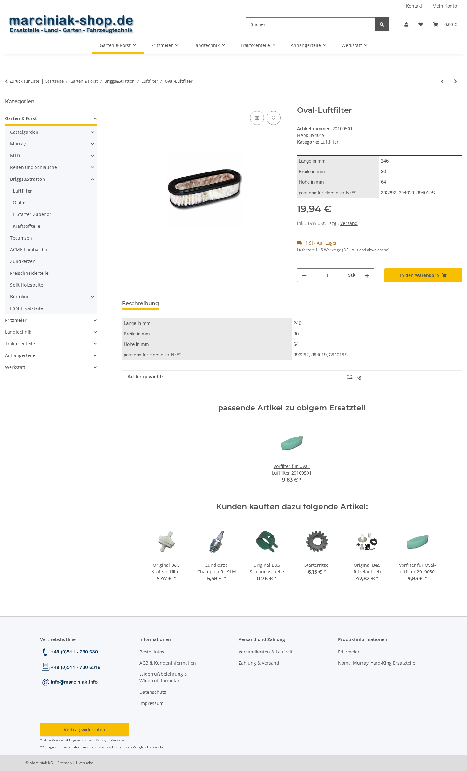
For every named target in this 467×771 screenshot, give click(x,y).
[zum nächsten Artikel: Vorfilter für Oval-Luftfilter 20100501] (455, 81)
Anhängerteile (20, 355)
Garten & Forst (21, 118)
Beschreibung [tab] (140, 304)
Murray (18, 144)
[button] (406, 24)
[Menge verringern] (304, 275)
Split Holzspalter (27, 285)
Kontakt (414, 6)
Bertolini (19, 297)
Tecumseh (21, 238)
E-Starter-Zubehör (32, 214)
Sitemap (64, 763)
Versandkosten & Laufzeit (266, 652)
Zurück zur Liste (24, 81)
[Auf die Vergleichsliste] (257, 118)
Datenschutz (152, 692)
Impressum (151, 703)
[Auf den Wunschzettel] (274, 118)
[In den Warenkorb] (127, 102)
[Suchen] (382, 24)
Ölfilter (20, 203)
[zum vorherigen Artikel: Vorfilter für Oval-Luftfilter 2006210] (442, 81)
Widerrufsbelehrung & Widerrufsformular (163, 677)
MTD (15, 155)
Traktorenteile (20, 344)
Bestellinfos (151, 652)
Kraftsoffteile (26, 226)
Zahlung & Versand (259, 663)
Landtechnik (18, 332)
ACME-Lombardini (29, 250)
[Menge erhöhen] (367, 275)
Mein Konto (444, 6)
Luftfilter (330, 142)
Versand (349, 223)
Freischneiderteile (29, 273)
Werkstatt (15, 367)
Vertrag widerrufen (84, 730)
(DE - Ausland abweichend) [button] (365, 250)
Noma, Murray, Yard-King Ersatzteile (376, 663)
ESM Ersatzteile (26, 308)
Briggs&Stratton (27, 179)
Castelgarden (24, 132)
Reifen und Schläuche (33, 167)
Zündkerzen (23, 261)
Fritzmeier (16, 320)
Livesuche (84, 763)
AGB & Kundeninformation (167, 663)
